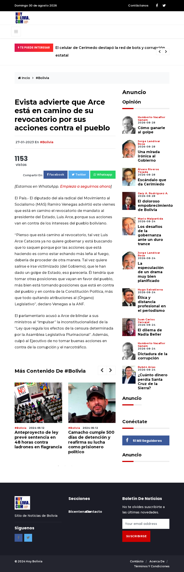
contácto (137, 561)
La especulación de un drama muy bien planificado (151, 272)
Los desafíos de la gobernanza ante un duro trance (150, 235)
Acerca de (157, 561)
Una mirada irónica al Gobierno (149, 156)
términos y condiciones (151, 566)
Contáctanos (138, 5)
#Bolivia (42, 78)
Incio (25, 78)
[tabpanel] (38, 418)
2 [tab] (65, 466)
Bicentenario (79, 512)
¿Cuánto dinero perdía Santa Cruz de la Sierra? (152, 381)
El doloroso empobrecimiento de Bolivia (155, 205)
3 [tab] (72, 466)
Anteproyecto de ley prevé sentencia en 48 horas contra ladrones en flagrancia (38, 439)
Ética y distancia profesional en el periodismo (152, 304)
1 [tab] (58, 466)
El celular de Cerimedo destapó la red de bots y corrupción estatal (110, 51)
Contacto (94, 512)
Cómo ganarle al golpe (151, 130)
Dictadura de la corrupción (152, 356)
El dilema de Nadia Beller (150, 332)
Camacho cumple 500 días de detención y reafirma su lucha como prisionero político (91, 442)
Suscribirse (136, 536)
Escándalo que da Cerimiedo (152, 182)
